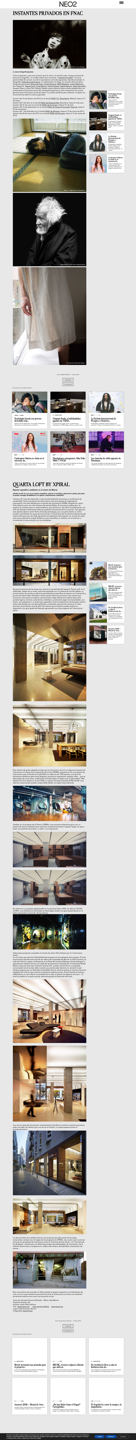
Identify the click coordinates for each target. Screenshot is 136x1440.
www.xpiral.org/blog (41, 1307)
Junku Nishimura (76, 84)
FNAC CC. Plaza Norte (60, 99)
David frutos (28, 1311)
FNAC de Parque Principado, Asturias (62, 107)
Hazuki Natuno (66, 86)
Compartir (68, 380)
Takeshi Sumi (30, 86)
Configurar (123, 1436)
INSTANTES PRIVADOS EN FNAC (48, 13)
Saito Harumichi (79, 86)
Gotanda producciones (31, 82)
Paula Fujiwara (53, 86)
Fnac (59, 82)
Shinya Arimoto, (37, 84)
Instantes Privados (65, 78)
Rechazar (111, 1436)
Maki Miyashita (63, 84)
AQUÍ (39, 1438)
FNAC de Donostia (57, 114)
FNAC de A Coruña (49, 105)
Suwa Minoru (41, 86)
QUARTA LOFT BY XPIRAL (41, 484)
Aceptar (99, 1436)
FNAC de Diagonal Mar (50, 103)
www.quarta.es (57, 1307)
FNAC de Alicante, (52, 111)
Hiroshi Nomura (50, 84)
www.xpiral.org (23, 1307)
